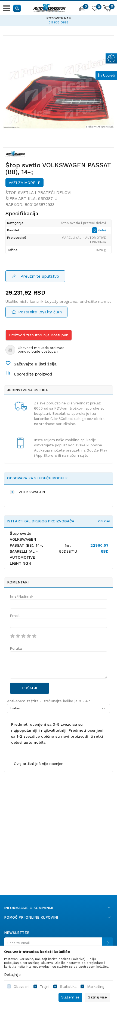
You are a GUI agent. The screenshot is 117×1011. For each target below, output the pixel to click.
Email (15, 616)
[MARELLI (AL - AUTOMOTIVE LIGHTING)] (15, 153)
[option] (58, 19)
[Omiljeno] (94, 9)
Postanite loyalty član (40, 312)
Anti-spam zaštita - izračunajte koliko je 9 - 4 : (48, 701)
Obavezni (21, 987)
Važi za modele (24, 182)
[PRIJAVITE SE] (58, 944)
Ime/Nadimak (21, 596)
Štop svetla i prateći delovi (38, 192)
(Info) (102, 230)
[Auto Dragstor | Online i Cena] (49, 7)
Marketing (95, 987)
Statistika (68, 987)
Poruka (16, 648)
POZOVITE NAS (59, 18)
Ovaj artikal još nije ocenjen (38, 763)
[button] (17, 8)
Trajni (44, 987)
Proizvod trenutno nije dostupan (38, 335)
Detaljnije (12, 974)
